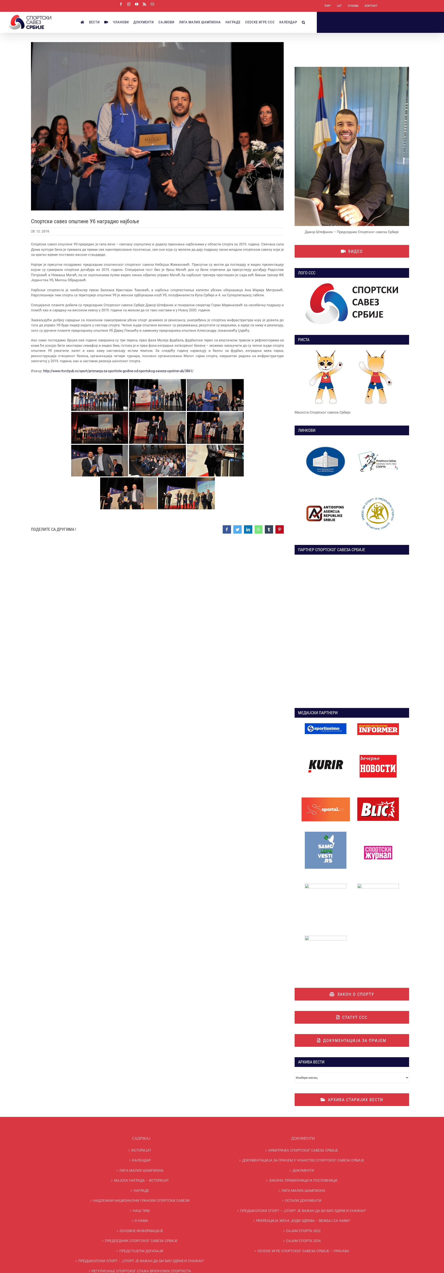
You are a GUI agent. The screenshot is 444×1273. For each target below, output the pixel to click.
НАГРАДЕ (141, 1191)
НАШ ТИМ (141, 1211)
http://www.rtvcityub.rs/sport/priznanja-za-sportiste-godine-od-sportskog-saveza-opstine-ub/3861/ (118, 371)
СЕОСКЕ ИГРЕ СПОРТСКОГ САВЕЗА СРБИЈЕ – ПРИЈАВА (303, 1251)
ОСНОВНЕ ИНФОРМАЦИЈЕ (141, 1231)
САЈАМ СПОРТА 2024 (303, 1241)
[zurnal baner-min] (378, 725)
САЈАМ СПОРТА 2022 (303, 1231)
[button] (303, 22)
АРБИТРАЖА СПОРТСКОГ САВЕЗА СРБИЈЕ (303, 1150)
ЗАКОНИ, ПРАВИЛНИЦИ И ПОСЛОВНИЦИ (303, 1180)
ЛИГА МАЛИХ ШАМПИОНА (141, 1170)
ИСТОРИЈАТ (141, 1150)
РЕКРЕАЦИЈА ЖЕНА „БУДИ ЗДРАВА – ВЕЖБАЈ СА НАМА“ (303, 1221)
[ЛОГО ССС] (352, 303)
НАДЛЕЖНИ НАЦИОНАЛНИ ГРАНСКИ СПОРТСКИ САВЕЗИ (141, 1201)
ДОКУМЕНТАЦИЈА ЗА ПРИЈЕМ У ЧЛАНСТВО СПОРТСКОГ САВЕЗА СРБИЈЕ (303, 1160)
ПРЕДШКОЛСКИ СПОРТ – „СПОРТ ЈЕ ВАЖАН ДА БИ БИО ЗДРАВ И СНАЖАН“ (141, 1261)
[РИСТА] (352, 378)
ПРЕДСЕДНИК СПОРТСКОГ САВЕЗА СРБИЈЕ (141, 1241)
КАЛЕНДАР (141, 1160)
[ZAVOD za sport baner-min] (378, 494)
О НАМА (141, 1221)
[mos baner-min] (378, 442)
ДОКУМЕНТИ (303, 1170)
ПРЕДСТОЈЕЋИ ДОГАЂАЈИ (141, 1251)
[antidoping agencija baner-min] (325, 494)
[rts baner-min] (325, 725)
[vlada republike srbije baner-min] (325, 442)
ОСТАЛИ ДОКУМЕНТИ (303, 1201)
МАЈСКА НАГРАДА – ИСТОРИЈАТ (141, 1180)
